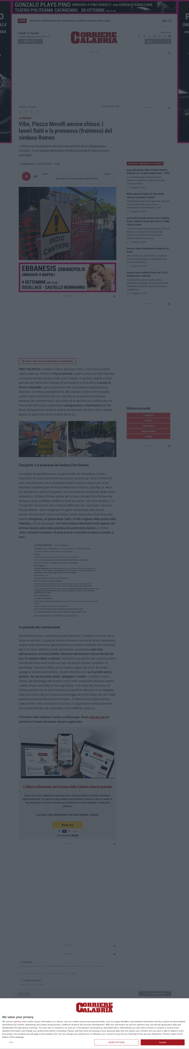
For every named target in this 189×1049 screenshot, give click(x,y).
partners (18, 1021)
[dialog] (94, 1023)
